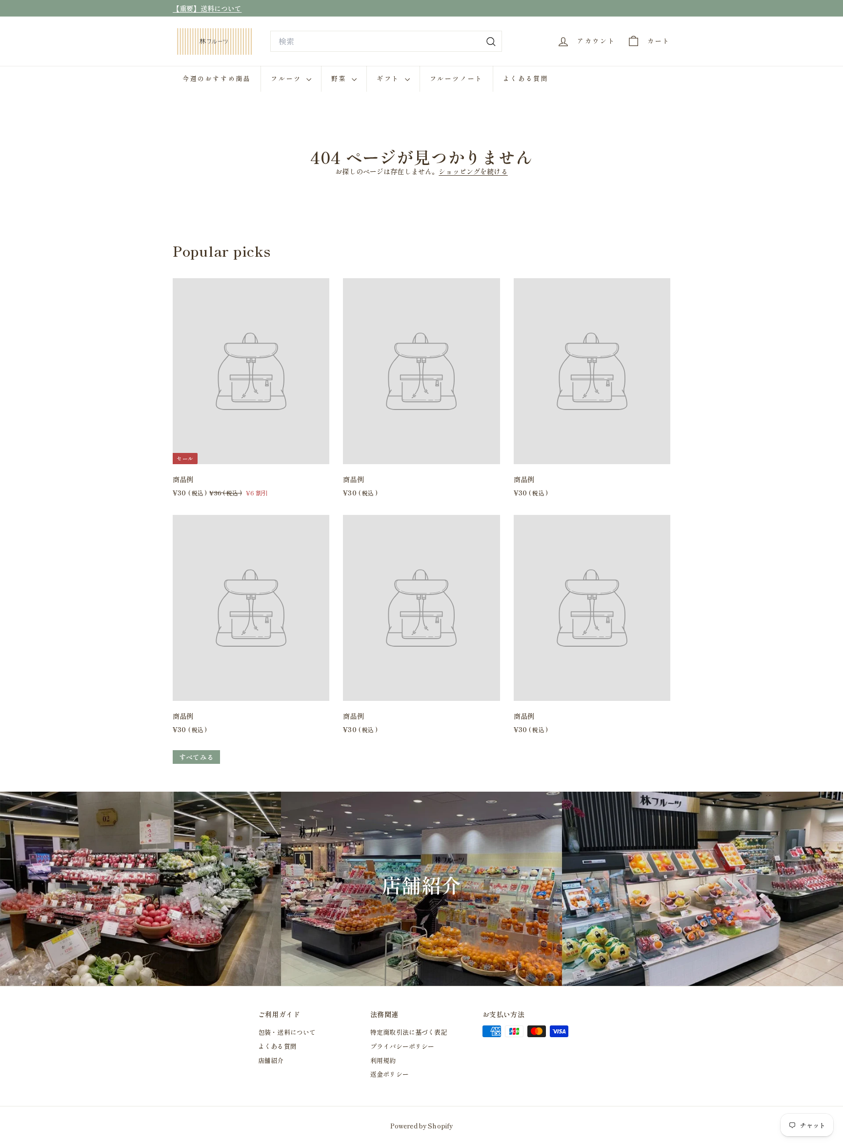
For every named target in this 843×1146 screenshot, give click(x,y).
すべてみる (196, 757)
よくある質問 (526, 78)
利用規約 (383, 1060)
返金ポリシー (389, 1074)
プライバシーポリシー (402, 1046)
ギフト (389, 78)
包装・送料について (287, 1032)
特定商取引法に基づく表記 (408, 1032)
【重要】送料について (207, 8)
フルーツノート (456, 78)
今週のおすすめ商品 (216, 78)
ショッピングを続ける (473, 171)
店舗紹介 (271, 1060)
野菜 (340, 78)
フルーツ (287, 78)
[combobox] (386, 41)
